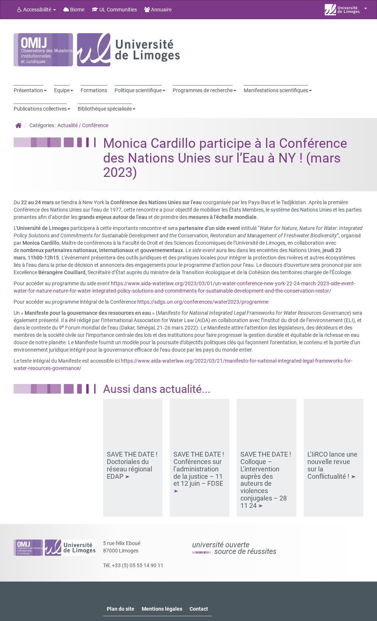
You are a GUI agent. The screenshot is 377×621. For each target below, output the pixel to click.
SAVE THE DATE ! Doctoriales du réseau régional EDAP (132, 465)
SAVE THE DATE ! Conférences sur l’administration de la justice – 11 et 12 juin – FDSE (199, 468)
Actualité (67, 125)
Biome (76, 10)
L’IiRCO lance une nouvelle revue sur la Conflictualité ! (332, 465)
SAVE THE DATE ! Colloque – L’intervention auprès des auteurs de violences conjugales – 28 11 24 (265, 479)
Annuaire (161, 10)
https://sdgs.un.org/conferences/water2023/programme (202, 302)
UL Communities (117, 10)
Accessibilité (37, 10)
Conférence (95, 125)
